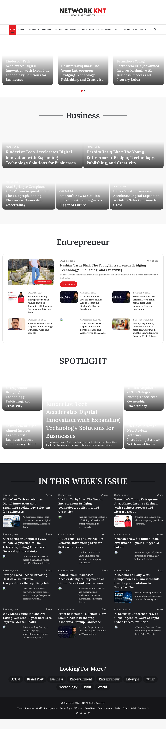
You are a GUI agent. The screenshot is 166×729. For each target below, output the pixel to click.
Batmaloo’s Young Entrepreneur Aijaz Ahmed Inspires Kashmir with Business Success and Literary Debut (138, 70)
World (32, 29)
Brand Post (88, 29)
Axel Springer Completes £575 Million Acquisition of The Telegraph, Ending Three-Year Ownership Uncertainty (27, 195)
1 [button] (82, 91)
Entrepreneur (45, 29)
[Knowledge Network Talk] (83, 12)
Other (127, 29)
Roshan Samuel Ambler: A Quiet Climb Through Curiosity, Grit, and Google (41, 328)
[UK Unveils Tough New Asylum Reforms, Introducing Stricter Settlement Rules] (60, 552)
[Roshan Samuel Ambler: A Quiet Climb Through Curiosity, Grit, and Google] (16, 324)
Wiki (135, 29)
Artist (118, 29)
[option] (27, 62)
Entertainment (104, 29)
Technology (61, 29)
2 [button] (84, 90)
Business (22, 29)
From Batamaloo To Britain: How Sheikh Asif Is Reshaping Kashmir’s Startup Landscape (91, 303)
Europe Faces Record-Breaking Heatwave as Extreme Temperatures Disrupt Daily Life (26, 579)
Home (12, 29)
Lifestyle (75, 29)
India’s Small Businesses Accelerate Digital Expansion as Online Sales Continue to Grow (81, 579)
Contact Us (145, 29)
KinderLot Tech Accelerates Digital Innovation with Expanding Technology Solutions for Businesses (28, 70)
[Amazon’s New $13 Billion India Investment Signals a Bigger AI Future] (82, 189)
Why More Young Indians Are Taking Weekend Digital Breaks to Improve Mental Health (27, 618)
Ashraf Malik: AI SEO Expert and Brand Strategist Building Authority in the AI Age (93, 328)
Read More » (68, 284)
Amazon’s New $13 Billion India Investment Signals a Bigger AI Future (80, 200)
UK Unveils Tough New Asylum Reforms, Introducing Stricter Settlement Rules (80, 543)
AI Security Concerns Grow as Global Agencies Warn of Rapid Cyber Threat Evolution (136, 618)
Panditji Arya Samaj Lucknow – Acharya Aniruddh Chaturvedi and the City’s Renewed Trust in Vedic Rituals (145, 330)
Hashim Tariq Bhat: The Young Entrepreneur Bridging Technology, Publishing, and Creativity (121, 157)
